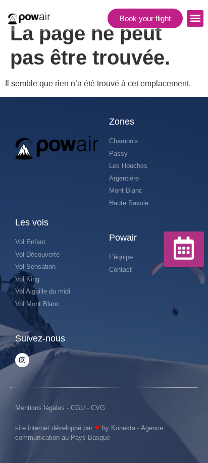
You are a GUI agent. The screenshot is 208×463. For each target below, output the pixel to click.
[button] (195, 18)
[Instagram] (22, 360)
